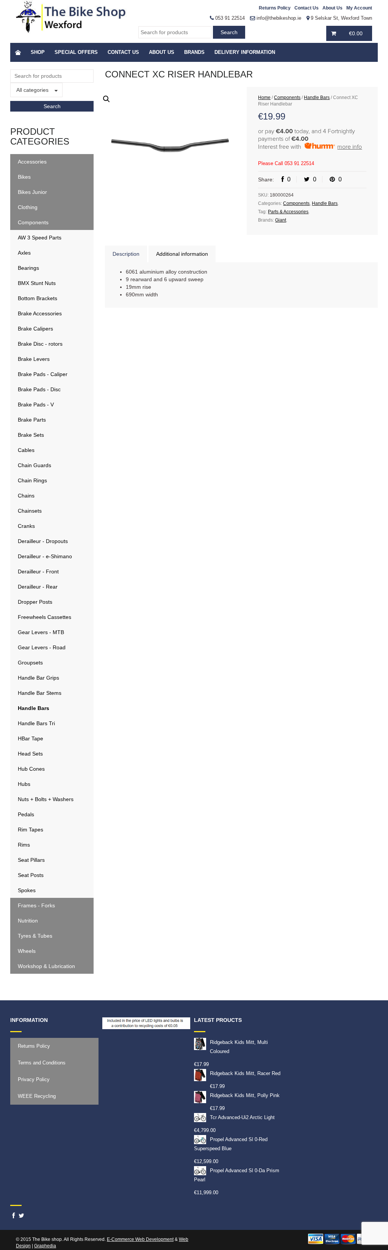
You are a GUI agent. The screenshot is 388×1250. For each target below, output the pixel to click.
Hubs (24, 784)
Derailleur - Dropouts (43, 541)
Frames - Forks (36, 905)
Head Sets (30, 754)
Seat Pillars (31, 860)
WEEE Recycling (37, 1096)
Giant (280, 220)
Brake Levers (34, 359)
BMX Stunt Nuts (37, 283)
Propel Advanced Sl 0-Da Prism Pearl (236, 1175)
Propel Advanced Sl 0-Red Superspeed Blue (231, 1144)
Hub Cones (31, 769)
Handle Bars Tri (36, 723)
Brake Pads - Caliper (42, 374)
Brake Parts (32, 420)
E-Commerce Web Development (140, 1239)
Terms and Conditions (42, 1063)
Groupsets (30, 663)
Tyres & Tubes (35, 936)
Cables (26, 450)
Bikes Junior (32, 192)
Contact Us (306, 8)
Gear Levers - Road (42, 647)
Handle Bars (33, 708)
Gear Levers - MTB (41, 632)
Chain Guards (34, 465)
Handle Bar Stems (39, 693)
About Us (332, 8)
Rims (24, 845)
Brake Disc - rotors (40, 344)
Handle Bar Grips (38, 678)
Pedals (26, 814)
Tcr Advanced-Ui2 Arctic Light (242, 1117)
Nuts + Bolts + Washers (46, 799)
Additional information (182, 254)
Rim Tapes (30, 830)
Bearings (28, 268)
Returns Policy (275, 8)
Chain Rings (32, 480)
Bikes (24, 177)
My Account (359, 8)
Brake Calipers (35, 329)
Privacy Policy (34, 1079)
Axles (24, 253)
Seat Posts (31, 875)
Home (264, 97)
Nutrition (28, 921)
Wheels (27, 951)
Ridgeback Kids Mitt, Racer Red (245, 1073)
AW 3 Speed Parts (39, 238)
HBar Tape (30, 738)
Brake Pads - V (36, 404)
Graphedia (45, 1245)
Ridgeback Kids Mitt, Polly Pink (245, 1095)
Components (33, 222)
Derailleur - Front (38, 571)
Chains (26, 496)
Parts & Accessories (288, 211)
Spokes (27, 890)
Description (126, 254)
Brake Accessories (40, 313)
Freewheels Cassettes (44, 617)
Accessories (32, 162)
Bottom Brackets (37, 298)
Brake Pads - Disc (39, 389)
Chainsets (30, 511)
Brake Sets (31, 435)
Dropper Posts (35, 602)
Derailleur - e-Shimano (45, 556)
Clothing (28, 207)
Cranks (26, 526)
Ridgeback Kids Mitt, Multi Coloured (239, 1046)
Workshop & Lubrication (46, 966)
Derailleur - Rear (38, 587)
